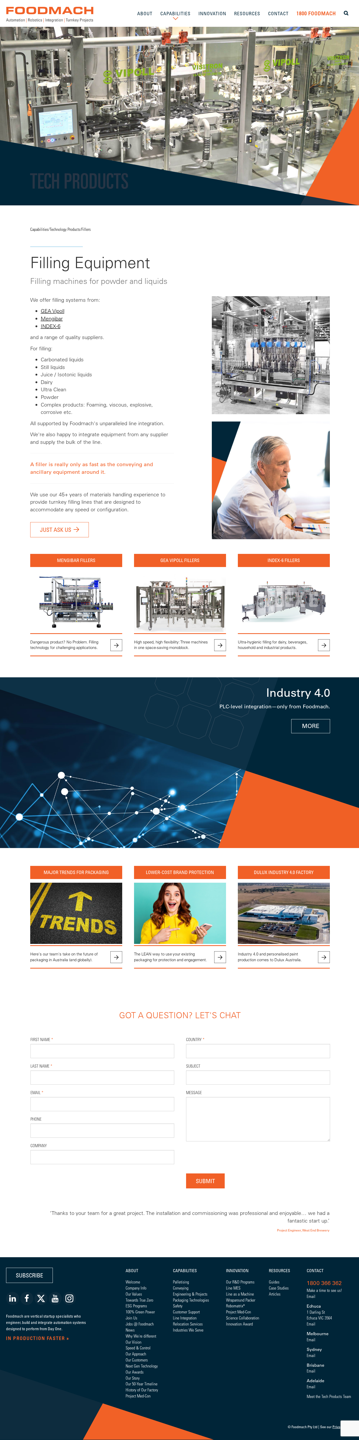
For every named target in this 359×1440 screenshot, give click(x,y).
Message (194, 1092)
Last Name (41, 1065)
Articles (274, 1293)
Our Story (133, 1377)
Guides (274, 1281)
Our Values (134, 1293)
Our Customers (137, 1359)
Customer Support (186, 1311)
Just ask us (55, 529)
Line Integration (185, 1317)
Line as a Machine (240, 1293)
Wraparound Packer (240, 1299)
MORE (310, 726)
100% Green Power (140, 1311)
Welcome (133, 1281)
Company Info (136, 1287)
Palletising (181, 1281)
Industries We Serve (188, 1329)
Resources (279, 1270)
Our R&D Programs (240, 1281)
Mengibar (52, 318)
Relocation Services (188, 1323)
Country (195, 1039)
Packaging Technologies (191, 1299)
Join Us (131, 1317)
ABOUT (144, 13)
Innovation (237, 1270)
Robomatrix (234, 1305)
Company (38, 1145)
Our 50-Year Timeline (141, 1383)
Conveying (180, 1287)
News (130, 1329)
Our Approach (136, 1353)
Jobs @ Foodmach (140, 1323)
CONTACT (278, 13)
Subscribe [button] (29, 1275)
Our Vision (133, 1341)
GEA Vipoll (52, 311)
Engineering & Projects (190, 1293)
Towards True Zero (139, 1299)
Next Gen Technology (142, 1365)
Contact (315, 1270)
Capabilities (39, 229)
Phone (36, 1118)
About (132, 1270)
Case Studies (279, 1287)
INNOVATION (212, 13)
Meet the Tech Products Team (329, 1396)
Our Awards (134, 1371)
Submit (205, 1180)
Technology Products (65, 229)
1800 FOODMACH (316, 13)
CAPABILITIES (175, 13)
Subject (193, 1065)
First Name (41, 1039)
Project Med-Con (138, 1395)
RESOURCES (247, 13)
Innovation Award (239, 1323)
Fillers (86, 229)
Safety (177, 1305)
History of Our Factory (142, 1389)
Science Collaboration (242, 1317)
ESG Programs (136, 1305)
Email (36, 1092)
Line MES (233, 1287)
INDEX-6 (50, 326)
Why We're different (141, 1335)
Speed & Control (138, 1347)
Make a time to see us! (324, 1290)
